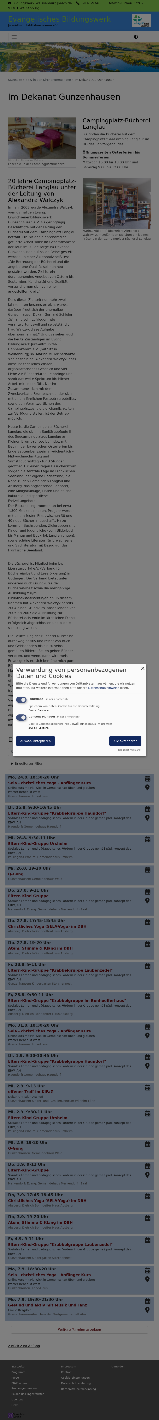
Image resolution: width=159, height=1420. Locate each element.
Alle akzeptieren (125, 741)
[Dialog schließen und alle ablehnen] (143, 666)
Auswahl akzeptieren (35, 741)
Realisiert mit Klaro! (129, 750)
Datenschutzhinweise (103, 687)
